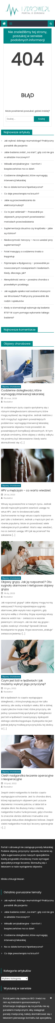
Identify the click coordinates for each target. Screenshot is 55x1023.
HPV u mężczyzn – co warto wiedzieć (26, 490)
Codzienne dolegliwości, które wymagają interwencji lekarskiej (25, 178)
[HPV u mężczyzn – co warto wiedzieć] (27, 465)
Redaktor (8, 401)
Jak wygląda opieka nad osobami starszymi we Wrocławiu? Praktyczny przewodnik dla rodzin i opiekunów (27, 296)
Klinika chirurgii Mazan (12, 879)
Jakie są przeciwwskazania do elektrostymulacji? (19, 203)
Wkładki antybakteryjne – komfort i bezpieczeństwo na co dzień (22, 166)
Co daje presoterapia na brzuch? (21, 193)
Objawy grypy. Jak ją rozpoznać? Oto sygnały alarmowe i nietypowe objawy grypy (27, 585)
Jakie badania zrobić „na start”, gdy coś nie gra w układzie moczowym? (29, 155)
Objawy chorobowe (17, 344)
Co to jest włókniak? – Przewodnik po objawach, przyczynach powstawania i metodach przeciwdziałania (24, 216)
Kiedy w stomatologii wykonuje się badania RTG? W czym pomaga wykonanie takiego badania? (27, 312)
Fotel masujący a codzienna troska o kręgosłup (23, 254)
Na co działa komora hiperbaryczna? (23, 187)
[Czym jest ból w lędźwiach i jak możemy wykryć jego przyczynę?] (27, 656)
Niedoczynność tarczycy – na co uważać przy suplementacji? (28, 242)
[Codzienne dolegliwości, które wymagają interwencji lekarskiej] (27, 366)
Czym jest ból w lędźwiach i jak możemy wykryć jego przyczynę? (23, 682)
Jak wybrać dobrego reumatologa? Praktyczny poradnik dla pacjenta (29, 143)
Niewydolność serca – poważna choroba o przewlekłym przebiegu (26, 282)
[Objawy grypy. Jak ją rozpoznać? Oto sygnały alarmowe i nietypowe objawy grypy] (27, 558)
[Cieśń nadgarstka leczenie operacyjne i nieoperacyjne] (27, 751)
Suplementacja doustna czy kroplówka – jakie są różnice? (28, 231)
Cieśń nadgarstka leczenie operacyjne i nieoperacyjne (27, 777)
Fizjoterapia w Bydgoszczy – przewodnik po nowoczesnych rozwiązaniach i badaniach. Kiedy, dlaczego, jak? (27, 268)
